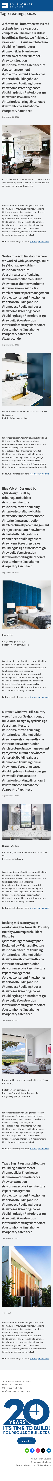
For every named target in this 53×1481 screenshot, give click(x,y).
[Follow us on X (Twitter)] (43, 1450)
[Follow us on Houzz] (27, 1450)
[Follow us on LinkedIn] (48, 1450)
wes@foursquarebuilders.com (16, 1391)
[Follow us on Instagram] (38, 1450)
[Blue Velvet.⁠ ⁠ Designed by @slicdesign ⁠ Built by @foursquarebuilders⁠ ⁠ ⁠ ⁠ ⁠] (26, 628)
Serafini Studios (43, 1458)
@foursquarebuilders (39, 241)
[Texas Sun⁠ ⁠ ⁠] (26, 1306)
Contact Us (26, 1440)
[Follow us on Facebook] (32, 1450)
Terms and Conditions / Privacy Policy (33, 1465)
